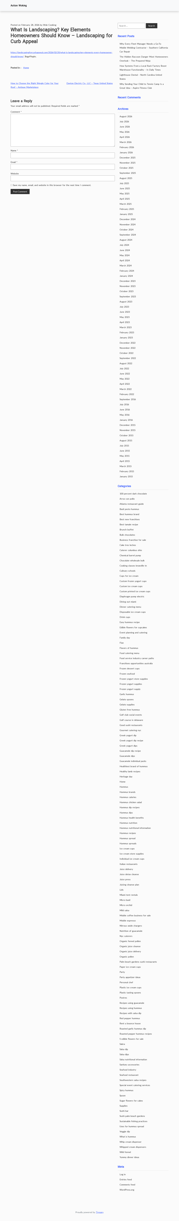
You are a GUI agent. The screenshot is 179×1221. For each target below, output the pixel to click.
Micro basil (125, 900)
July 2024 (124, 245)
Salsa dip (124, 1049)
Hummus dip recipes (130, 807)
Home (26, 67)
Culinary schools (127, 570)
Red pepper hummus (130, 1018)
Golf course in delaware (131, 720)
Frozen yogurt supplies (131, 684)
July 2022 (124, 368)
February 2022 (127, 394)
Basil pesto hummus (129, 509)
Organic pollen (127, 956)
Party (122, 972)
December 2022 (127, 342)
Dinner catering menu (130, 606)
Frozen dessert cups (130, 668)
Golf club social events (131, 714)
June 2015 (125, 450)
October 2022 (126, 353)
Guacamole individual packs (133, 761)
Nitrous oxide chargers (131, 925)
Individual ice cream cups (132, 858)
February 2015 (127, 471)
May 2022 (124, 378)
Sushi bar (124, 1111)
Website (15, 173)
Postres (123, 997)
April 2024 (125, 260)
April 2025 (125, 198)
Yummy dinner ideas (129, 1157)
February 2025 (127, 209)
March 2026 (126, 142)
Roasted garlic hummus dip (133, 1028)
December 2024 (127, 219)
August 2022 (126, 363)
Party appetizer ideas (130, 977)
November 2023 (127, 286)
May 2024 (124, 255)
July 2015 (124, 445)
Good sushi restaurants (131, 725)
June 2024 (125, 250)
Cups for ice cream (129, 575)
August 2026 (126, 116)
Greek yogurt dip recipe (131, 740)
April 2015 (125, 461)
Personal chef (126, 982)
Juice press (125, 879)
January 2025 (126, 214)
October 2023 (126, 291)
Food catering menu (129, 653)
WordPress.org (127, 1189)
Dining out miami (128, 601)
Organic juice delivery (130, 951)
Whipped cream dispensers (133, 1147)
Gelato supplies (127, 704)
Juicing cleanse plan (129, 884)
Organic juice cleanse (130, 946)
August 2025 (126, 178)
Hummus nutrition (128, 822)
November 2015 (127, 430)
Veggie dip (125, 1131)
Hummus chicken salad (131, 802)
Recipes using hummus (131, 1008)
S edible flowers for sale (131, 1039)
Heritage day (126, 776)
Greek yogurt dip (128, 735)
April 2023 (125, 322)
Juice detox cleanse (129, 874)
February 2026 (127, 147)
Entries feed (126, 1179)
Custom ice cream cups (131, 586)
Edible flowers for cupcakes (133, 627)
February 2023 (127, 332)
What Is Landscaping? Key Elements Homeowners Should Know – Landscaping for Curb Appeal (62, 35)
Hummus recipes (128, 833)
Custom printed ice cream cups (135, 591)
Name (14, 150)
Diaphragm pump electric (132, 596)
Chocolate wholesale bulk (132, 560)
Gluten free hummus (130, 709)
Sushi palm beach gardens (132, 1116)
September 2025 (128, 173)
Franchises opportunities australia (136, 663)
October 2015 (126, 435)
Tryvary (99, 1212)
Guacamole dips (127, 756)
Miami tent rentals (129, 894)
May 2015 (124, 455)
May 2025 (124, 193)
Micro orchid (126, 905)
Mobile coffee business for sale (135, 915)
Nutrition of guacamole (131, 931)
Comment (16, 111)
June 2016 (125, 409)
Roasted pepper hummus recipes (136, 1033)
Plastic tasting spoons (130, 992)
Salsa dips (124, 1054)
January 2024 (126, 276)
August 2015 (126, 440)
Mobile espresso (128, 920)
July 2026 (124, 121)
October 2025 (126, 167)
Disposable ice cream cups (133, 612)
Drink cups (125, 617)
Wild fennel (125, 1152)
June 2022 (125, 373)
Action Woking (19, 5)
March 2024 (126, 265)
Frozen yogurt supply (130, 689)
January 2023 (126, 337)
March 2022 (126, 389)
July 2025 (124, 183)
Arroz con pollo (127, 498)
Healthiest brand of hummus (134, 766)
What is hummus (128, 1136)
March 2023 (126, 327)
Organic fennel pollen (130, 941)
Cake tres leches (128, 545)
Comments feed (127, 1184)
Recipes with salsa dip (130, 1013)
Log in (123, 1174)
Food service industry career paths (137, 658)
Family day (125, 637)
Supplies (123, 1105)
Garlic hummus (127, 694)
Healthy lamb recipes (130, 771)
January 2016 (126, 420)
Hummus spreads (128, 843)
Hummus (124, 786)
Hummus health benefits (132, 817)
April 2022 (125, 383)
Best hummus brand (129, 514)
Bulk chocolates (127, 534)
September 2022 (128, 358)
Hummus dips (126, 812)
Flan (122, 642)
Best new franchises (130, 519)
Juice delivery (126, 869)
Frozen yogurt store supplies (134, 678)
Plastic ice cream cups (130, 987)
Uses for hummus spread (132, 1126)
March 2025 (126, 204)
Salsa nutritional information (133, 1059)
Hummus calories (128, 797)
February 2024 (127, 270)
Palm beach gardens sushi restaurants (138, 961)
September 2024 (128, 234)
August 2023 (126, 301)
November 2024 (127, 224)
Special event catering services (135, 1085)
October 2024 (126, 229)
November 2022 (127, 348)
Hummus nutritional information (135, 828)
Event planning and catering (133, 632)
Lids (121, 889)
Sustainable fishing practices (133, 1121)
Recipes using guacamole (132, 1003)
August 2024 (126, 239)
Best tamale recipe (129, 524)
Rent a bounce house (130, 1023)
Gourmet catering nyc (130, 730)
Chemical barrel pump (130, 555)
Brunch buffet (127, 529)
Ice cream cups (127, 848)
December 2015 (127, 425)
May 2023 (124, 317)
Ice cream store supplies (132, 853)
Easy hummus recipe (130, 622)
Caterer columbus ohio (131, 550)
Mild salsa (124, 910)
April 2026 (125, 137)
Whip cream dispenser (130, 1141)
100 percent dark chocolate (133, 493)
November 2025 (127, 162)
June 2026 (125, 126)
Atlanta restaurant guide (132, 503)
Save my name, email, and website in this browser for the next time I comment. (52, 185)
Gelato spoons (127, 699)
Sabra (122, 1044)
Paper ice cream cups (130, 966)
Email (14, 162)
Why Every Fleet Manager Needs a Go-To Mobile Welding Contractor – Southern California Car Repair (144, 47)
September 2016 (128, 399)
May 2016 (124, 414)
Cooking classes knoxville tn (133, 565)
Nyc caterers (126, 936)
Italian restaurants (128, 864)
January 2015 (126, 476)
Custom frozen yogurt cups (133, 581)
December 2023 (127, 281)
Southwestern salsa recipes (133, 1080)
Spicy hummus (126, 1090)
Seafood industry (128, 1069)
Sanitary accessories (129, 1064)
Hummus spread (127, 838)
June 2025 (125, 188)
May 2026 (124, 131)
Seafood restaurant (129, 1075)
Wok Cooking (49, 25)
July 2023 (124, 306)
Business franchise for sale (133, 540)
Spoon (123, 1095)
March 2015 (126, 466)
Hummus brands (127, 792)
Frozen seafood (127, 673)
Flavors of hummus (129, 648)
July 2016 (124, 404)
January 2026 (126, 152)
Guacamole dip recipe (130, 750)
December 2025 (127, 157)
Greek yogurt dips (128, 745)
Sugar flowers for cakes (131, 1100)
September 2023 (128, 296)
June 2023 (125, 311)
